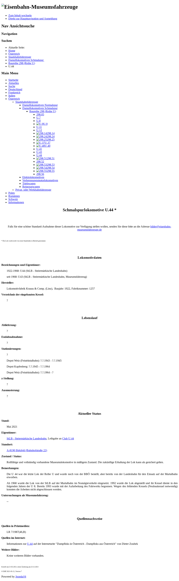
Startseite (13, 79)
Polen (11, 192)
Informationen (16, 202)
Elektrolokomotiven (33, 177)
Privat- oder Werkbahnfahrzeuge (33, 189)
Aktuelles (13, 83)
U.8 (38, 120)
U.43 (39, 152)
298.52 (40, 161)
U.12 (39, 130)
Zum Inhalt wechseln (20, 15)
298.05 (40, 114)
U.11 (39, 127)
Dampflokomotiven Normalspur (40, 105)
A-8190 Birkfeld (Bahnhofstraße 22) (27, 450)
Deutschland (15, 89)
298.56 (40, 174)
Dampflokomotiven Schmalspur (40, 108)
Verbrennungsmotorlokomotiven (40, 180)
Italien (11, 95)
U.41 (39, 148)
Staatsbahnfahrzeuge (26, 101)
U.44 (39, 155)
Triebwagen (28, 183)
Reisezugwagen (31, 186)
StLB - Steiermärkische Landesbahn (26, 438)
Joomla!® (20, 576)
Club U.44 (68, 438)
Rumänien (14, 196)
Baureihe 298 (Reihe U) (42, 111)
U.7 (38, 117)
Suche (11, 86)
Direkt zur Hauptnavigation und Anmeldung (32, 18)
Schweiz (13, 199)
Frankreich (14, 92)
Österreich (14, 98)
